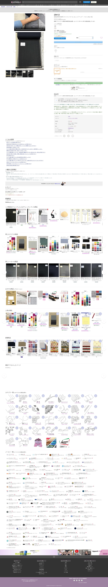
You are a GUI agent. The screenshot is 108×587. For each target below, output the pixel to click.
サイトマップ (90, 570)
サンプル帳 (66, 572)
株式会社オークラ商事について (17, 565)
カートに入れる (78, 42)
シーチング (66, 570)
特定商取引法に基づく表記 (77, 578)
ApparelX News (41, 573)
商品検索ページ (41, 563)
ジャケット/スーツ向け (72, 118)
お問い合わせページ (33, 579)
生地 (14, 6)
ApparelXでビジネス (17, 569)
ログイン (93, 2)
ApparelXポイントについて (17, 568)
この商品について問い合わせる (98, 43)
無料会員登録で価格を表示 (60, 38)
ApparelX (3, 6)
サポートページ (57, 183)
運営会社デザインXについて (17, 566)
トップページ (41, 562)
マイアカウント (41, 568)
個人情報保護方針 (84, 578)
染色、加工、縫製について (90, 568)
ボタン (66, 563)
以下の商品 (58, 84)
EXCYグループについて (17, 563)
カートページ (41, 565)
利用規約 (70, 578)
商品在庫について (90, 566)
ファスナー (66, 568)
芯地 (65, 566)
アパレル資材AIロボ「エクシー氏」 (41, 572)
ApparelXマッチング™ (17, 572)
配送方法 (90, 565)
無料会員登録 (41, 569)
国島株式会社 (59, 23)
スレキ (66, 569)
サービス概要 (17, 562)
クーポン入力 (41, 570)
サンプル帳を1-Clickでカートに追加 (78, 82)
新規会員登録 (86, 2)
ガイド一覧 (90, 562)
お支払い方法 (90, 563)
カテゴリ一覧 (9, 6)
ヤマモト (60, 24)
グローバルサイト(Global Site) (82, 582)
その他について (90, 569)
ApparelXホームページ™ (17, 570)
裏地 (65, 565)
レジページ (41, 566)
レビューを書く (9, 193)
